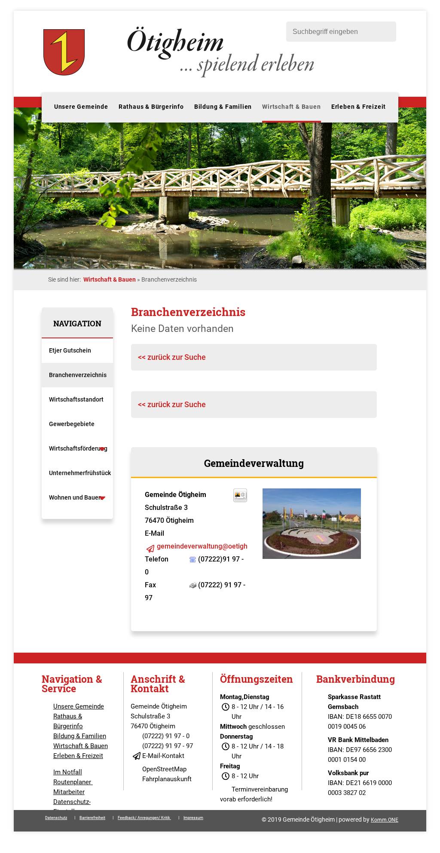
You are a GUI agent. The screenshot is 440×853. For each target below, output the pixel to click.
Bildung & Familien (223, 106)
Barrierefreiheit (92, 818)
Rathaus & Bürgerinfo (151, 106)
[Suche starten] (385, 31)
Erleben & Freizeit (358, 106)
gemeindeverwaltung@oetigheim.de (213, 546)
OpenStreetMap (164, 769)
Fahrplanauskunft (167, 779)
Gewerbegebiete (72, 423)
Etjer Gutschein (70, 350)
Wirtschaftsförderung (78, 448)
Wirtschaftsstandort (76, 399)
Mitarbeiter (69, 792)
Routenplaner (73, 782)
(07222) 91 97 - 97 (167, 746)
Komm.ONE (384, 820)
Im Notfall (67, 772)
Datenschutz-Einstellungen (72, 807)
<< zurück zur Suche (172, 357)
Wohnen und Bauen (75, 497)
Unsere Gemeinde (81, 106)
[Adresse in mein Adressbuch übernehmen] (240, 500)
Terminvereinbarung (260, 789)
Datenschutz (56, 818)
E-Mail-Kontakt (163, 756)
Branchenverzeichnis (78, 374)
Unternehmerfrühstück (80, 472)
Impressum (193, 818)
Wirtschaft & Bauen (291, 106)
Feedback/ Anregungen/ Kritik (144, 818)
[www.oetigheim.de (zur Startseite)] (180, 77)
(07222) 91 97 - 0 (165, 736)
